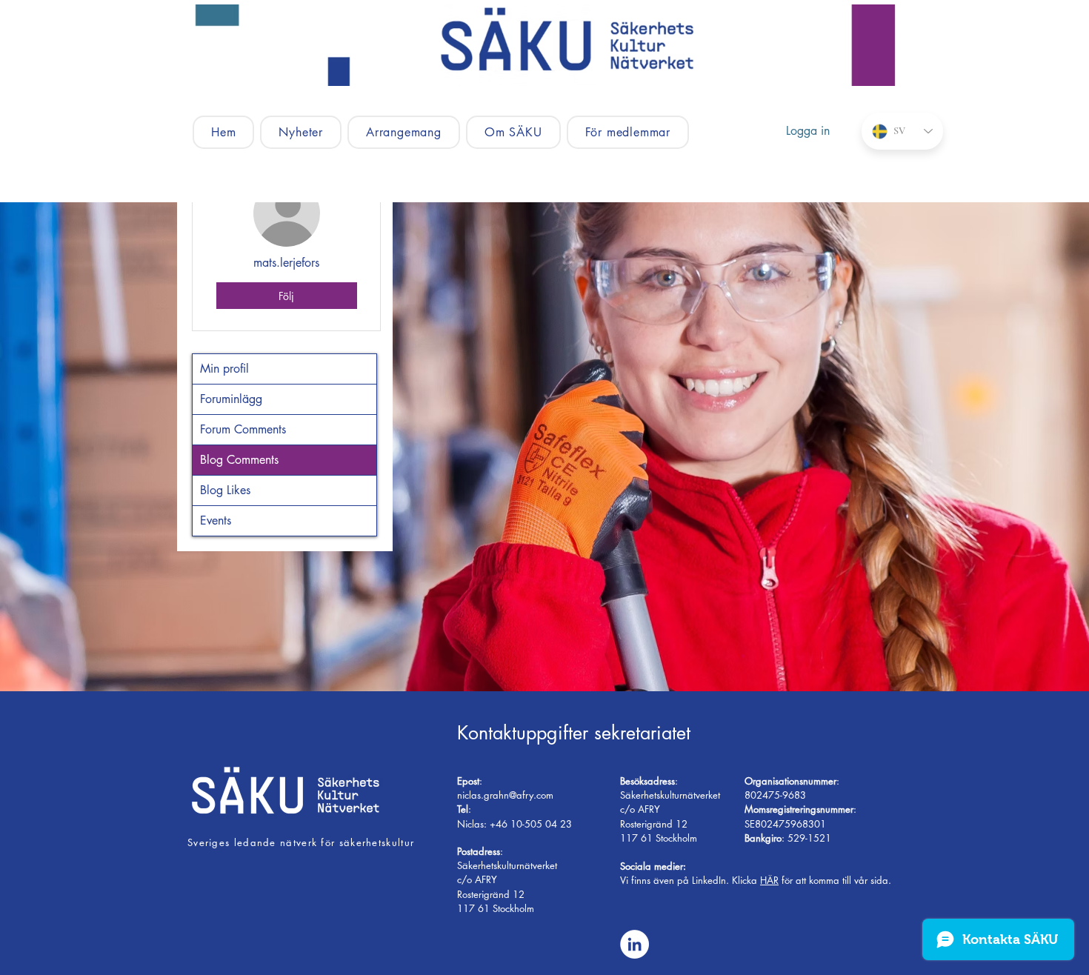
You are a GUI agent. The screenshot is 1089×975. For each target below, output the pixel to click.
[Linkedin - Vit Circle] (634, 944)
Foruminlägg (231, 399)
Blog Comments (239, 459)
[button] (403, 132)
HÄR (769, 880)
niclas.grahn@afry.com (505, 795)
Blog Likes (225, 490)
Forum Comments (243, 429)
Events (215, 520)
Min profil (224, 368)
